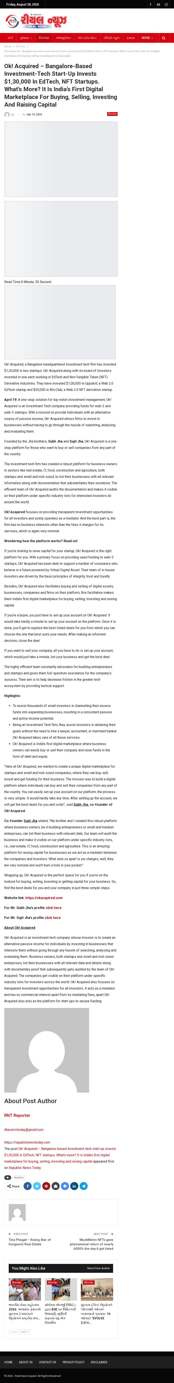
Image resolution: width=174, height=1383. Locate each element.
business (19, 1177)
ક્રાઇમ (130, 38)
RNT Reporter (17, 1115)
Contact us (47, 1362)
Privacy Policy (73, 1362)
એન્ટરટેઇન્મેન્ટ (87, 38)
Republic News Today (25, 1168)
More (146, 38)
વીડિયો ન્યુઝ (111, 38)
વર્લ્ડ (10, 38)
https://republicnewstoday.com (27, 1142)
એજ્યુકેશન (63, 38)
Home (8, 1362)
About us (25, 1362)
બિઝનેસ (44, 38)
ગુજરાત (24, 38)
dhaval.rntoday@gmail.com (24, 1130)
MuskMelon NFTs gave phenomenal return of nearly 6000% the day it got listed (91, 1244)
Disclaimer (99, 1362)
